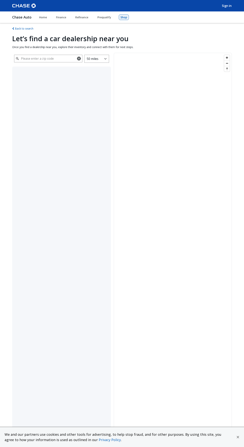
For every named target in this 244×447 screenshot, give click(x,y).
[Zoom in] (227, 57)
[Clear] (79, 58)
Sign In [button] (227, 6)
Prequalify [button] (104, 17)
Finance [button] (61, 17)
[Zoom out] (227, 63)
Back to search (23, 28)
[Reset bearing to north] (227, 69)
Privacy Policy (110, 439)
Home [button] (43, 17)
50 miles (92, 59)
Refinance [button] (81, 17)
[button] (237, 437)
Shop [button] (123, 17)
